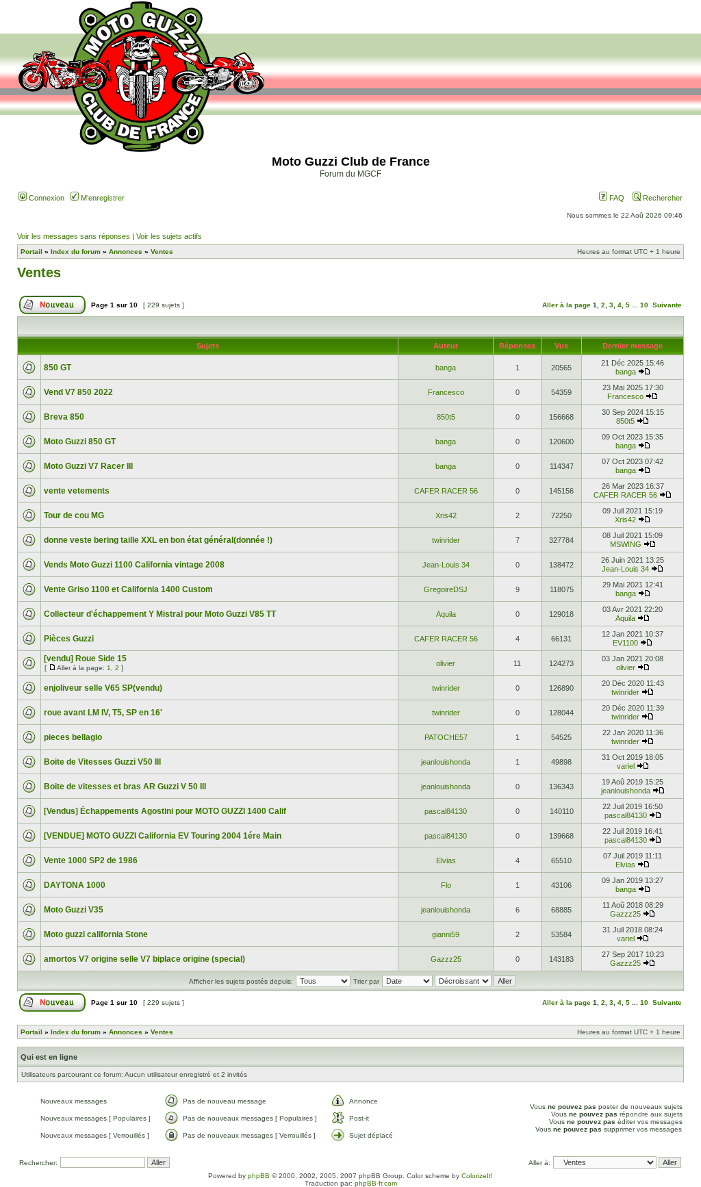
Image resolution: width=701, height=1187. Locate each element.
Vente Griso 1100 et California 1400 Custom (128, 589)
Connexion (45, 198)
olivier (445, 663)
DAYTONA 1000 (74, 885)
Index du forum (76, 251)
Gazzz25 (625, 914)
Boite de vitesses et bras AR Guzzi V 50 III (125, 786)
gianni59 (445, 934)
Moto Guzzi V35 (73, 910)
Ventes (162, 251)
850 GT (57, 367)
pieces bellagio (73, 737)
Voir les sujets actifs (169, 236)
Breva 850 (64, 417)
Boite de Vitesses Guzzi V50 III (102, 762)
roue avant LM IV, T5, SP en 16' (103, 712)
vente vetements (77, 491)
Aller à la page (566, 305)
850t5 (446, 417)
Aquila (446, 614)
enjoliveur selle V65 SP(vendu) (103, 688)
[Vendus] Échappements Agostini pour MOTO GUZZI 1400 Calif (165, 811)
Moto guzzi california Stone (96, 934)
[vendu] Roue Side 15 (85, 658)
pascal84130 (445, 811)
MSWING (625, 544)
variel (626, 766)
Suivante (667, 305)
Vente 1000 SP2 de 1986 (91, 860)
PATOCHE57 (446, 737)
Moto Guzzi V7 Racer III (88, 466)
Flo (446, 885)
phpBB (259, 1175)
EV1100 (625, 643)
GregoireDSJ (446, 589)
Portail (31, 251)
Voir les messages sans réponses (73, 236)
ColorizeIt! (477, 1175)
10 (644, 305)
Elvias (446, 860)
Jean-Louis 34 (446, 565)
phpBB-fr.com (376, 1183)
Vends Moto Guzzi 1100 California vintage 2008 (134, 565)
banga (445, 367)
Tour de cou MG (74, 515)
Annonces (125, 251)
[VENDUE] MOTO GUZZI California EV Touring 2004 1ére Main (162, 836)
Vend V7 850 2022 (78, 392)
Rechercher (662, 198)
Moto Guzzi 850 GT (80, 441)
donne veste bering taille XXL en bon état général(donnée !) (158, 540)
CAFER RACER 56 (446, 491)
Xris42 (446, 515)
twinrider (446, 540)
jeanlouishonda (445, 762)
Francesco (446, 392)
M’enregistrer (102, 198)
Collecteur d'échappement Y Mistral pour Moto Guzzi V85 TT (160, 614)
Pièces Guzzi (69, 638)
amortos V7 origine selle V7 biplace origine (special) (144, 959)
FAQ (615, 198)
